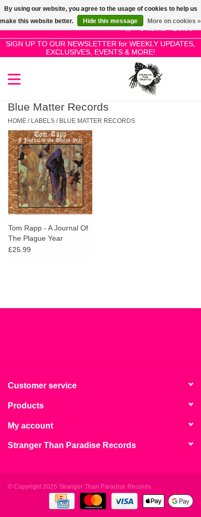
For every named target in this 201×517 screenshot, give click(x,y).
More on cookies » (174, 21)
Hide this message (110, 21)
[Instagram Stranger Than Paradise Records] (128, 339)
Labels (43, 120)
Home (17, 120)
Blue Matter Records (97, 120)
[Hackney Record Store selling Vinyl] (178, 78)
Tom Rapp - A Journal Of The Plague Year (48, 233)
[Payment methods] (60, 500)
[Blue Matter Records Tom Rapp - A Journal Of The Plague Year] (50, 172)
